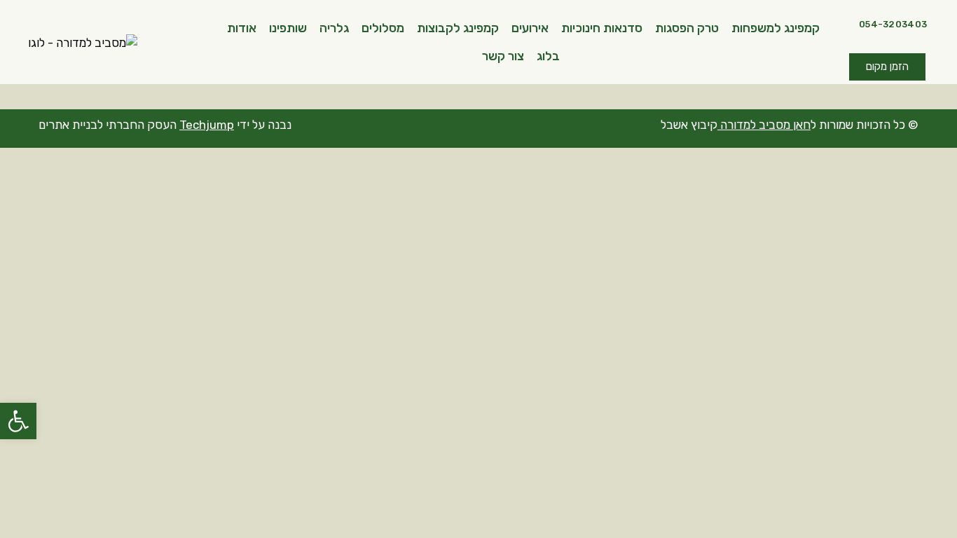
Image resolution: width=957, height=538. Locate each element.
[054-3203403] (849, 21)
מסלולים (383, 28)
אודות (241, 28)
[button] (18, 421)
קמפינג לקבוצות (458, 28)
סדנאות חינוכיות (601, 28)
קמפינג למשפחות (775, 28)
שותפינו (288, 28)
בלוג (548, 56)
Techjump (206, 125)
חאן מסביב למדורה (765, 125)
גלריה (334, 28)
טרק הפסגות (687, 28)
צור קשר (503, 56)
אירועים (530, 28)
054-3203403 (893, 24)
